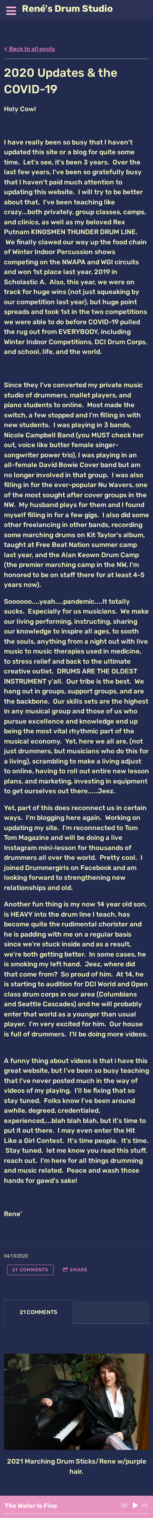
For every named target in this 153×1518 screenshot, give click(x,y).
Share (78, 1270)
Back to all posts (31, 48)
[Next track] (144, 1505)
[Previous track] (124, 1505)
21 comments (30, 1270)
